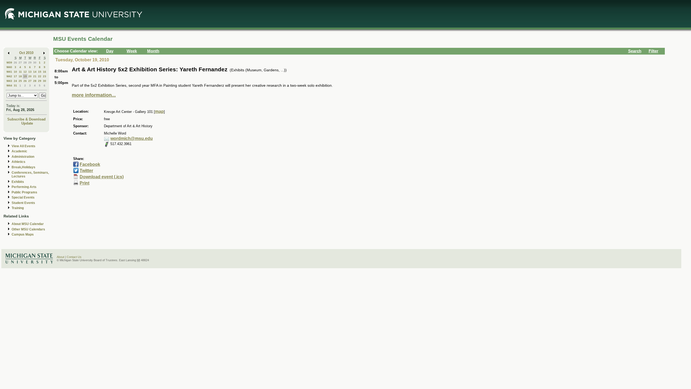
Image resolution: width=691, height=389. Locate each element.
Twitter (86, 170)
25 (20, 80)
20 (30, 76)
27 (20, 62)
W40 (9, 67)
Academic (19, 151)
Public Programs (24, 192)
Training (18, 208)
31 (15, 85)
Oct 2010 (26, 53)
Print (84, 183)
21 (34, 76)
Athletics (18, 162)
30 (34, 62)
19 (25, 76)
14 (34, 71)
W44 (9, 85)
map (159, 111)
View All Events (23, 146)
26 (15, 62)
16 (44, 71)
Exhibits (18, 182)
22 (39, 76)
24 (15, 80)
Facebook (90, 164)
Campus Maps (23, 234)
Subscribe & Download (26, 119)
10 (15, 71)
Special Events (23, 197)
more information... (94, 95)
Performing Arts (24, 187)
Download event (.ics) (102, 177)
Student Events (23, 203)
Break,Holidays (23, 167)
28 (25, 62)
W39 (9, 62)
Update (27, 123)
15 (39, 71)
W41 (9, 71)
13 (30, 71)
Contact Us (74, 257)
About (60, 257)
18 (20, 76)
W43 (9, 80)
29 (30, 62)
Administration (23, 157)
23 (44, 76)
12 (25, 71)
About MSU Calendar (28, 224)
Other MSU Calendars (28, 229)
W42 (9, 76)
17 (15, 76)
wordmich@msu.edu (131, 138)
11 (20, 71)
